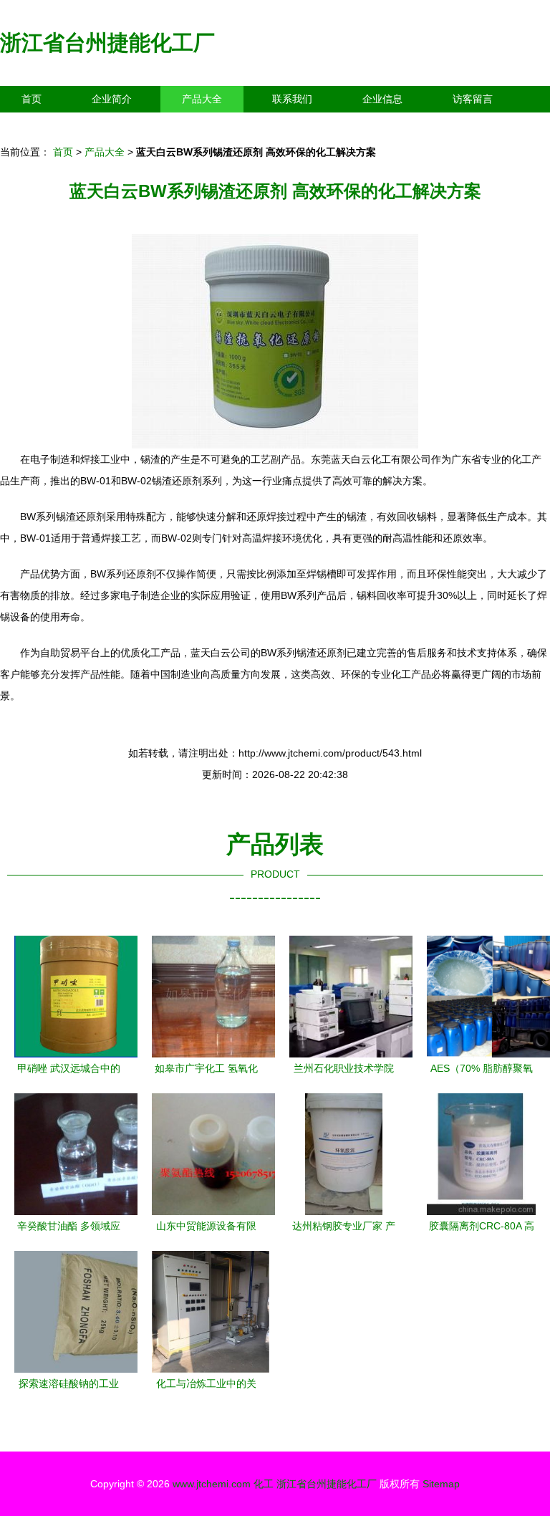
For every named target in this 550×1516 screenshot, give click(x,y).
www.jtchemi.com (212, 1483)
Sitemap (441, 1483)
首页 (31, 99)
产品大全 (202, 99)
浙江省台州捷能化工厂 (107, 42)
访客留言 (473, 99)
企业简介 (112, 99)
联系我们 (292, 99)
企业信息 (382, 99)
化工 (264, 1483)
